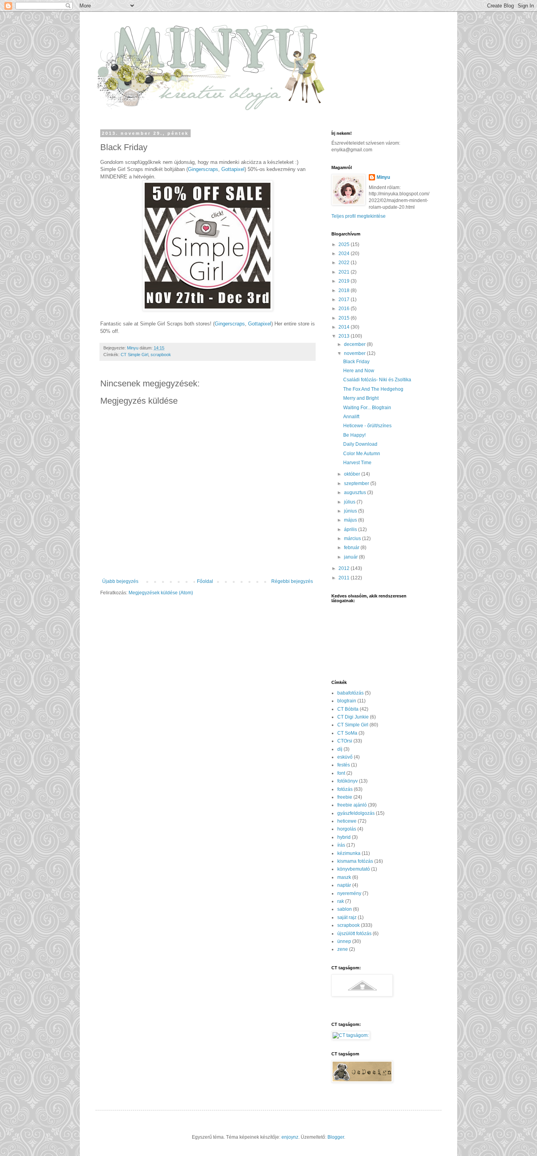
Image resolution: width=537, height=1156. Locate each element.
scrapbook (161, 354)
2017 (344, 299)
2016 (344, 308)
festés (343, 765)
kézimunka (348, 853)
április (351, 529)
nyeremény (349, 893)
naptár (344, 885)
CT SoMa (347, 733)
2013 (344, 336)
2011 (344, 578)
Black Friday (356, 361)
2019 (344, 281)
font (341, 773)
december (355, 344)
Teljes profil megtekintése (358, 216)
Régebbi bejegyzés (292, 581)
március (353, 538)
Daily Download (360, 444)
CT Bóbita (348, 709)
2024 (344, 253)
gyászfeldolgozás (356, 813)
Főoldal (205, 581)
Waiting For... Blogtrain (367, 407)
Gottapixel (233, 169)
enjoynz (289, 1137)
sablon (344, 909)
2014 (344, 327)
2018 (344, 290)
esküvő (345, 757)
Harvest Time (357, 462)
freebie (344, 797)
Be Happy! (354, 435)
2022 (344, 262)
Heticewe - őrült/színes (367, 425)
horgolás (346, 829)
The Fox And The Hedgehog (373, 389)
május (351, 520)
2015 (344, 318)
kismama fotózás (355, 861)
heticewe (347, 821)
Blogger (335, 1137)
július (350, 502)
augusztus (355, 492)
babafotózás (350, 693)
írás (341, 845)
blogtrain (346, 701)
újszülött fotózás (354, 933)
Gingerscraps (203, 169)
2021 (344, 272)
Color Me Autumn (361, 453)
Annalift (351, 416)
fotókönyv (347, 781)
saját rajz (347, 917)
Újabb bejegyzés (120, 581)
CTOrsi (344, 741)
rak (340, 901)
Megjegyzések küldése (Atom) (161, 592)
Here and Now (358, 370)
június (351, 511)
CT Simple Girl (134, 354)
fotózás (345, 789)
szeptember (357, 483)
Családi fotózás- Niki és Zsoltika (377, 379)
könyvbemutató (353, 869)
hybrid (344, 837)
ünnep (344, 941)
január (351, 557)
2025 (344, 244)
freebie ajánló (352, 805)
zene (342, 949)
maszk (344, 877)
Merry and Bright (361, 398)
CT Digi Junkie (353, 717)
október (352, 474)
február (352, 547)
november (355, 353)
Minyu (383, 177)
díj (339, 749)
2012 (344, 568)
